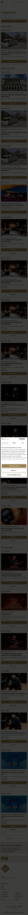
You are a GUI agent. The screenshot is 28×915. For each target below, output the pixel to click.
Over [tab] (23, 442)
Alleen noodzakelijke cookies (14, 474)
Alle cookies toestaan (14, 465)
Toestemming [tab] (5, 442)
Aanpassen (13, 470)
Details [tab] (14, 442)
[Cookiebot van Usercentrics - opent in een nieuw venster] (20, 439)
